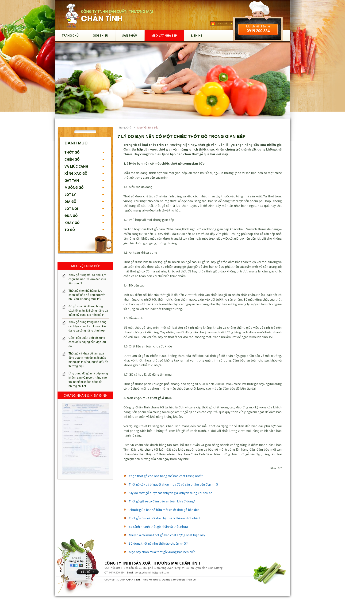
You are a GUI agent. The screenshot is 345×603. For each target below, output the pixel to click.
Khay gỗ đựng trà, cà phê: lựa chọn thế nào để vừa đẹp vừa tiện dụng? (87, 279)
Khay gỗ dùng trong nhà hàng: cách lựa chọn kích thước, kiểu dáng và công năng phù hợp (88, 326)
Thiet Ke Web (149, 579)
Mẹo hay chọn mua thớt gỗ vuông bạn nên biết (162, 552)
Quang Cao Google (173, 579)
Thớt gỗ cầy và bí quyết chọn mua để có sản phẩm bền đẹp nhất (173, 484)
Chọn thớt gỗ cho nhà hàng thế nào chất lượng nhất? (166, 476)
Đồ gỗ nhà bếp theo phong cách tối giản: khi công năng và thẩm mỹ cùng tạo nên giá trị (88, 311)
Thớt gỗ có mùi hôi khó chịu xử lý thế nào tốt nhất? (164, 518)
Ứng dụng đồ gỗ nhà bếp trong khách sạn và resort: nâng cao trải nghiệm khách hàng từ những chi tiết (88, 380)
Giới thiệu (100, 36)
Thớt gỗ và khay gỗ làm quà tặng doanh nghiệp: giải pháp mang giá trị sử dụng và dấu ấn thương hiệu (88, 360)
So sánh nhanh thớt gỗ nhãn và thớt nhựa (158, 526)
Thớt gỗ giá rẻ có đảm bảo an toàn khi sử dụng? (162, 501)
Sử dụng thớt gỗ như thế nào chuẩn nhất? (158, 543)
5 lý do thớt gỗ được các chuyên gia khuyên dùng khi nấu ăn (170, 493)
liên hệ (85, 571)
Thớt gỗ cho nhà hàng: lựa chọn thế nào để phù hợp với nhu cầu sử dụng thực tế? (87, 295)
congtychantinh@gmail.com (152, 572)
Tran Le (191, 579)
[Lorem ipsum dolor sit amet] (85, 439)
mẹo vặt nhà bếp (164, 36)
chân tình (72, 16)
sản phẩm (129, 36)
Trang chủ (70, 36)
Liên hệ (196, 36)
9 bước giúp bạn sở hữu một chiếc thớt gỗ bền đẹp (164, 510)
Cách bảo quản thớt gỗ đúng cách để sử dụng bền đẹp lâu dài (87, 342)
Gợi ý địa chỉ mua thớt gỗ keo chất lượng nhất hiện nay (167, 535)
